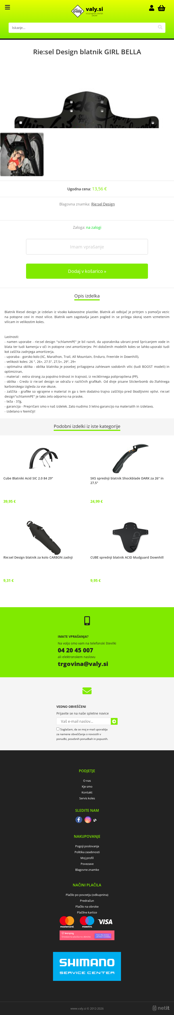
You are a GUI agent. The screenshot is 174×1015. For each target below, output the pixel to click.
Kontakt (87, 792)
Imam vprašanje (87, 247)
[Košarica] (160, 8)
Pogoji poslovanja (87, 846)
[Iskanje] (160, 28)
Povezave (87, 864)
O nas (87, 781)
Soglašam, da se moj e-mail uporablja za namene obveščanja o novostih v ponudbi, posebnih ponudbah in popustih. (82, 734)
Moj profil (87, 858)
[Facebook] (78, 820)
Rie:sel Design (103, 204)
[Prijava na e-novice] (114, 721)
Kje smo (87, 786)
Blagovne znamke (87, 870)
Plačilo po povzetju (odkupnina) (87, 895)
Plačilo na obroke (87, 906)
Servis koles (87, 798)
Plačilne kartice (87, 912)
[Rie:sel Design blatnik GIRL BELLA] (87, 98)
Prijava (154, 8)
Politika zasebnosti (87, 852)
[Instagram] (88, 820)
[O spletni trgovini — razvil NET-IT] (160, 1008)
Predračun (87, 901)
